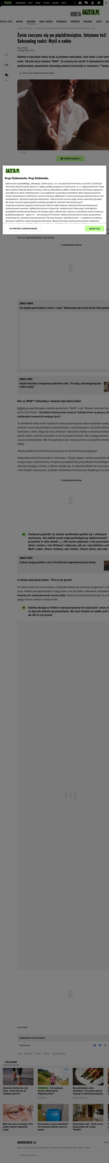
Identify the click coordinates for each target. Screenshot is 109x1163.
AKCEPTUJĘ (94, 229)
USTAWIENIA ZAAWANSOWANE (23, 228)
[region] (54, 200)
